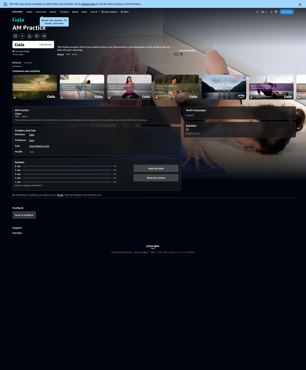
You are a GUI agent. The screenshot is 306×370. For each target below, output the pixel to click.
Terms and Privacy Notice (121, 252)
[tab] (16, 63)
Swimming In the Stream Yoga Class (82, 87)
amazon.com (88, 4)
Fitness (60, 54)
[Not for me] (37, 36)
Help (152, 252)
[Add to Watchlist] (22, 36)
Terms (60, 194)
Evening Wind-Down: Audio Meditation (34, 87)
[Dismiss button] (300, 4)
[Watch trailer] (15, 36)
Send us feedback (141, 252)
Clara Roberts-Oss (187, 50)
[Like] (30, 36)
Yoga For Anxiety (176, 87)
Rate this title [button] (156, 168)
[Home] (17, 12)
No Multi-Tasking (271, 87)
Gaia (31, 134)
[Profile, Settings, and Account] (276, 12)
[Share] (44, 36)
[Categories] (271, 12)
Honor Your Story (129, 87)
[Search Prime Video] (257, 12)
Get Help (17, 232)
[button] (29, 185)
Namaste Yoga (224, 87)
